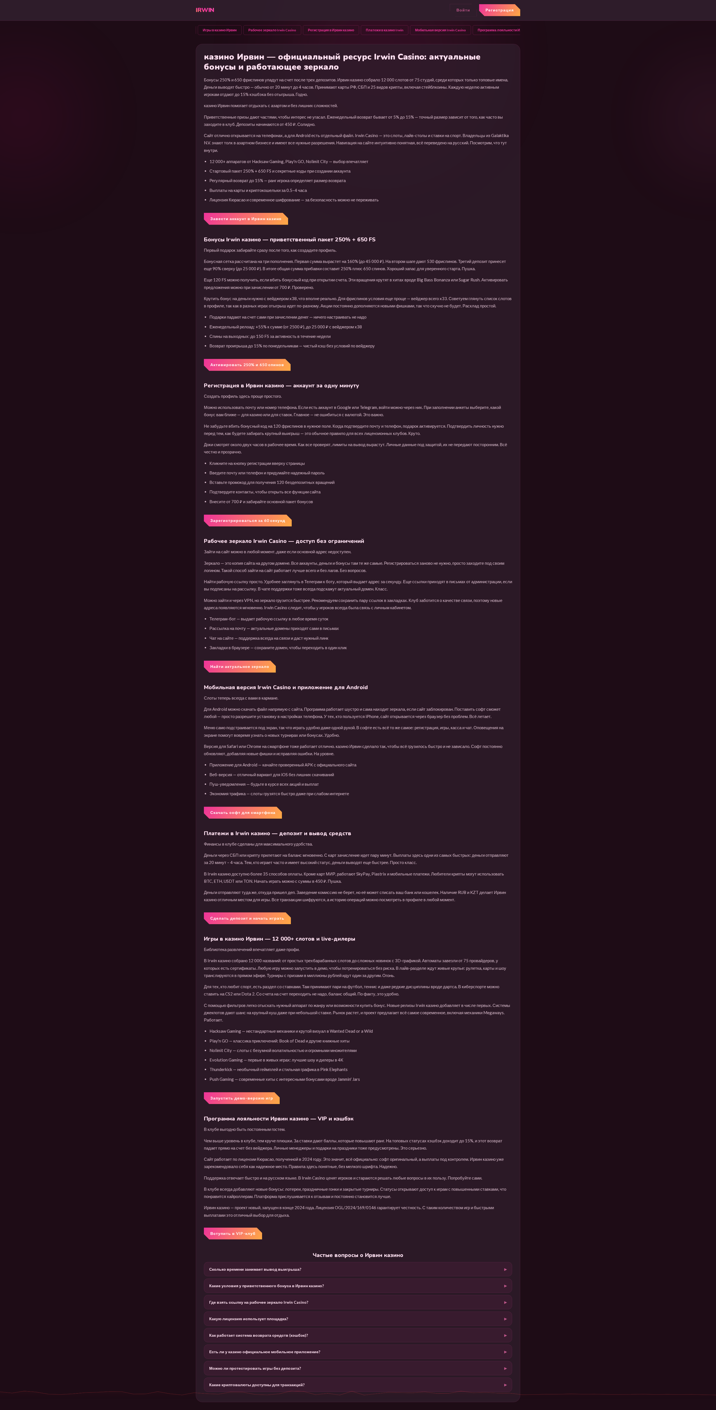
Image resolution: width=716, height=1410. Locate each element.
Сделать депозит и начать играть (247, 918)
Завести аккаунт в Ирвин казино (246, 218)
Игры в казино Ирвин (220, 30)
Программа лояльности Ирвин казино (509, 30)
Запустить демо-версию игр (241, 1098)
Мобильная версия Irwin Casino (440, 30)
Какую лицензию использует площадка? (248, 1318)
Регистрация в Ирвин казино (331, 30)
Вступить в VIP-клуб (233, 1233)
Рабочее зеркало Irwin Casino (272, 30)
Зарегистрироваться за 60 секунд (247, 520)
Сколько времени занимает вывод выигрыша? (255, 1269)
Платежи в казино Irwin (384, 30)
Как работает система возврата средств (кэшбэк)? (258, 1335)
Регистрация (500, 10)
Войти (463, 10)
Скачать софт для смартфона (242, 812)
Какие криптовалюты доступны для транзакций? (257, 1384)
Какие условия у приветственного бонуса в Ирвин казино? (266, 1285)
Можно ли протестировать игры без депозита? (255, 1368)
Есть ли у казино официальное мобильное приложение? (264, 1351)
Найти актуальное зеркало (239, 666)
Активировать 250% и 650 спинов (247, 364)
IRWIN (205, 10)
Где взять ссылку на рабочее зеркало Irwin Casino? (258, 1302)
